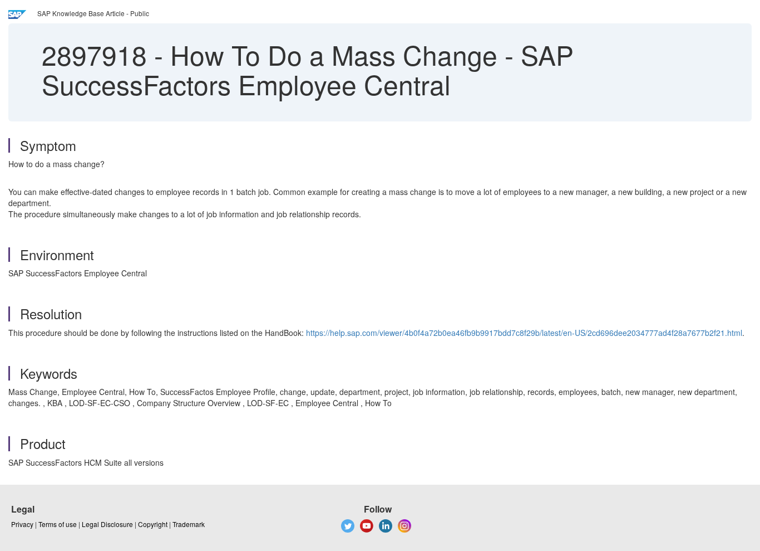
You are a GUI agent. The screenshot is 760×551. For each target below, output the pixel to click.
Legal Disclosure (107, 524)
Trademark (188, 524)
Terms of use (57, 524)
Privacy (22, 524)
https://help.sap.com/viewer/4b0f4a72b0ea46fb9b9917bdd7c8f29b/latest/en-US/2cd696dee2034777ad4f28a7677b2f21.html (524, 332)
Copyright (152, 524)
